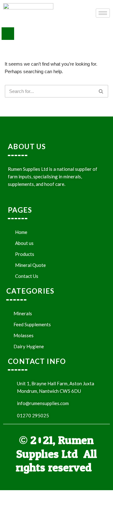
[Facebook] (42, 499)
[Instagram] (70, 499)
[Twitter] (56, 499)
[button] (8, 33)
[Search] (101, 91)
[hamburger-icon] (103, 13)
